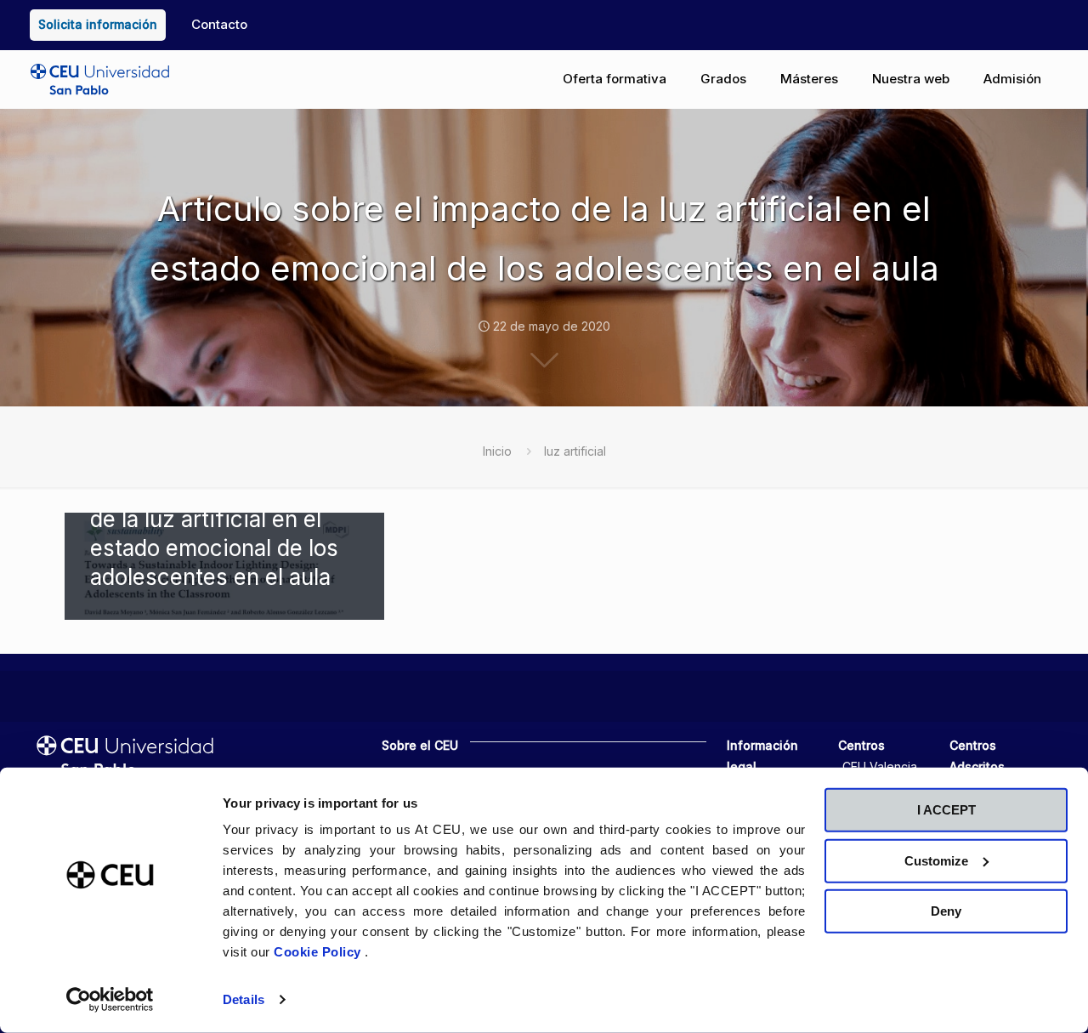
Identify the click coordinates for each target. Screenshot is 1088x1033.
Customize (936, 860)
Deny (946, 911)
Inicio (497, 451)
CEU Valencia (879, 766)
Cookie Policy (319, 952)
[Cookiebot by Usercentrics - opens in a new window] (110, 1000)
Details (243, 999)
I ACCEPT (946, 810)
